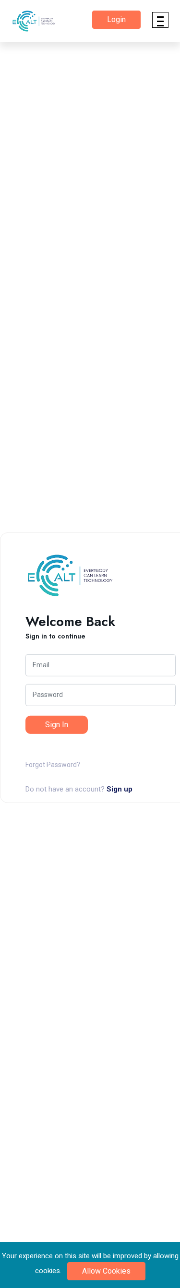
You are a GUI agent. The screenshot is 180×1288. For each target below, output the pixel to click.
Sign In (56, 724)
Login (116, 19)
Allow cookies (106, 1271)
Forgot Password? (52, 764)
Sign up (119, 789)
